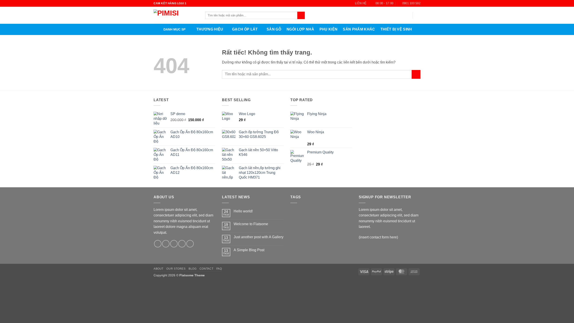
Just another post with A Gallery (258, 237)
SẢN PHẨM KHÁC (359, 29)
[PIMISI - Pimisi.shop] (176, 15)
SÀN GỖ (274, 29)
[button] (418, 15)
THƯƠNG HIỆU (209, 29)
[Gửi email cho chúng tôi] (182, 243)
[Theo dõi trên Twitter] (174, 243)
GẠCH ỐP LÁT (245, 29)
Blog (192, 268)
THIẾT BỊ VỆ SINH (396, 29)
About (158, 268)
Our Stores (175, 268)
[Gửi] (301, 15)
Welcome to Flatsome (251, 224)
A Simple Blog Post (249, 250)
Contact (206, 268)
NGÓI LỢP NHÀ (300, 29)
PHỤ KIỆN (329, 29)
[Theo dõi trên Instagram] (166, 243)
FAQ (219, 268)
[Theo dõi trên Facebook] (157, 243)
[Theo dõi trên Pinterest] (190, 243)
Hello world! (243, 211)
